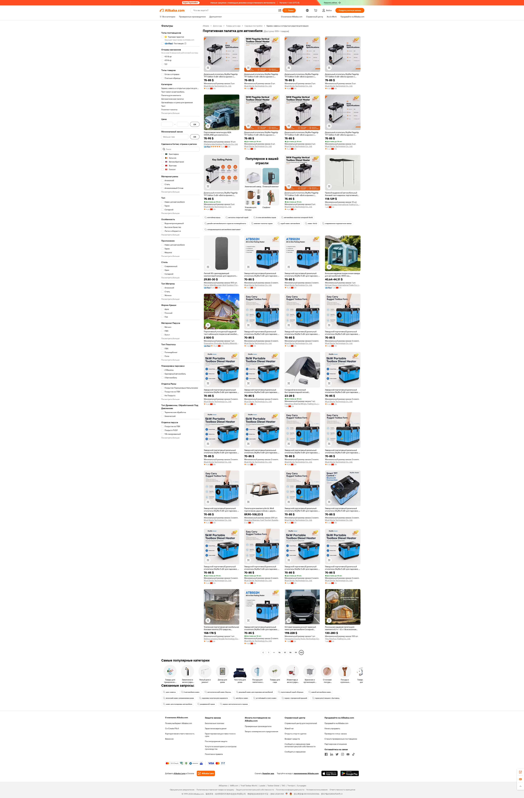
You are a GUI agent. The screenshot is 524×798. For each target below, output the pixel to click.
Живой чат (289, 728)
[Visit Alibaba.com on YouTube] (348, 754)
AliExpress (223, 785)
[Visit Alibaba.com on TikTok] (353, 754)
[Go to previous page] (263, 652)
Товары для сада (233, 26)
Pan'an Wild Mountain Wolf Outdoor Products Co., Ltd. (221, 285)
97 (285, 652)
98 (290, 652)
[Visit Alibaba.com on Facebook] (326, 754)
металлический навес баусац (219, 692)
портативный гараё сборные (292, 692)
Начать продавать (332, 728)
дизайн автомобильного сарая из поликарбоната (226, 223)
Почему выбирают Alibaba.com (178, 723)
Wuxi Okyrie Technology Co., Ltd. (217, 86)
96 (279, 652)
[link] (520, 772)
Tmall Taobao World (248, 785)
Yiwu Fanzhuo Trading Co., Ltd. (337, 639)
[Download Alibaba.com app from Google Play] (349, 773)
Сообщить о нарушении (295, 752)
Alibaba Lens (179, 773)
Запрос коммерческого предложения (261, 731)
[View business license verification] (286, 794)
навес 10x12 (312, 223)
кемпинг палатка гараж (263, 223)
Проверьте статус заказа (335, 734)
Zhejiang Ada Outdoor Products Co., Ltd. (221, 144)
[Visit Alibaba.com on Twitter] (337, 754)
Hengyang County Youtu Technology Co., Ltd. (302, 639)
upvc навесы (171, 692)
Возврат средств (292, 739)
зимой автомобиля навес (321, 692)
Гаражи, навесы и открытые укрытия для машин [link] (288, 26)
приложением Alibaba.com (306, 773)
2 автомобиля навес (192, 692)
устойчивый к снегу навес (266, 698)
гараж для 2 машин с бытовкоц (327, 698)
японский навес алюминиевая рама (180, 698)
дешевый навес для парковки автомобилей (256, 692)
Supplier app (268, 773)
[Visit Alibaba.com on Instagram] (342, 754)
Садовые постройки (253, 26)
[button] (279, 10)
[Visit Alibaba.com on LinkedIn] (331, 754)
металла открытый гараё (238, 217)
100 (301, 652)
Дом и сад (217, 26)
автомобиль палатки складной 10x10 (298, 217)
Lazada (262, 785)
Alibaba (206, 26)
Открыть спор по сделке (295, 734)
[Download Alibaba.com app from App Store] (329, 773)
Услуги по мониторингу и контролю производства (220, 747)
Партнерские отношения (335, 744)
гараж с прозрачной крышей (295, 698)
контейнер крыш (213, 217)
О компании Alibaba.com (176, 717)
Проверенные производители (258, 726)
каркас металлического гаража (235, 704)
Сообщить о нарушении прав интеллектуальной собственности (300, 745)
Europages (301, 785)
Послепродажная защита (216, 741)
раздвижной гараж (207, 704)
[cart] (316, 11)
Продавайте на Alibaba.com (336, 723)
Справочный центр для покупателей (301, 723)
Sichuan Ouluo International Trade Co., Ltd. (343, 285)
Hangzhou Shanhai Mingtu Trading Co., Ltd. (302, 404)
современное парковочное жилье (338, 223)
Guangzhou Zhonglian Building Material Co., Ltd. (221, 343)
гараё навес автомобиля (290, 223)
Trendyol (291, 785)
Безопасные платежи (214, 723)
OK (194, 124)
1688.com (234, 785)
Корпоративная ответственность (179, 734)
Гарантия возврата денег (216, 728)
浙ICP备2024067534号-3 (331, 794)
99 (296, 652)
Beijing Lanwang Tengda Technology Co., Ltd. (221, 639)
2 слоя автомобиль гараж (266, 217)
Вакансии (169, 739)
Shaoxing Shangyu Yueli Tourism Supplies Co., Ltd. (262, 520)
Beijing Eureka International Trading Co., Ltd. (343, 204)
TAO (283, 785)
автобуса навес (242, 698)
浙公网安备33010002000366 (306, 794)
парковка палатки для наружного (215, 698)
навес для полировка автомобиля (179, 704)
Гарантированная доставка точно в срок (220, 735)
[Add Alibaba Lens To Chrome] (206, 773)
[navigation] (180, 339)
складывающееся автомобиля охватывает (224, 229)
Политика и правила (214, 754)
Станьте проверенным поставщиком (340, 739)
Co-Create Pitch (172, 728)
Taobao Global (273, 785)
